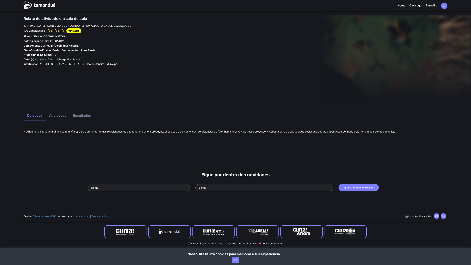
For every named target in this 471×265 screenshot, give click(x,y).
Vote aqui (73, 30)
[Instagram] (443, 216)
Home (401, 5)
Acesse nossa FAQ (45, 216)
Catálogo (415, 5)
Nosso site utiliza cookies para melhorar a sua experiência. (235, 254)
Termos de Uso (100, 216)
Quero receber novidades (358, 187)
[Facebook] (436, 216)
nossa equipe (80, 216)
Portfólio (431, 5)
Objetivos (35, 115)
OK (235, 260)
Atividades (57, 115)
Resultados (82, 115)
